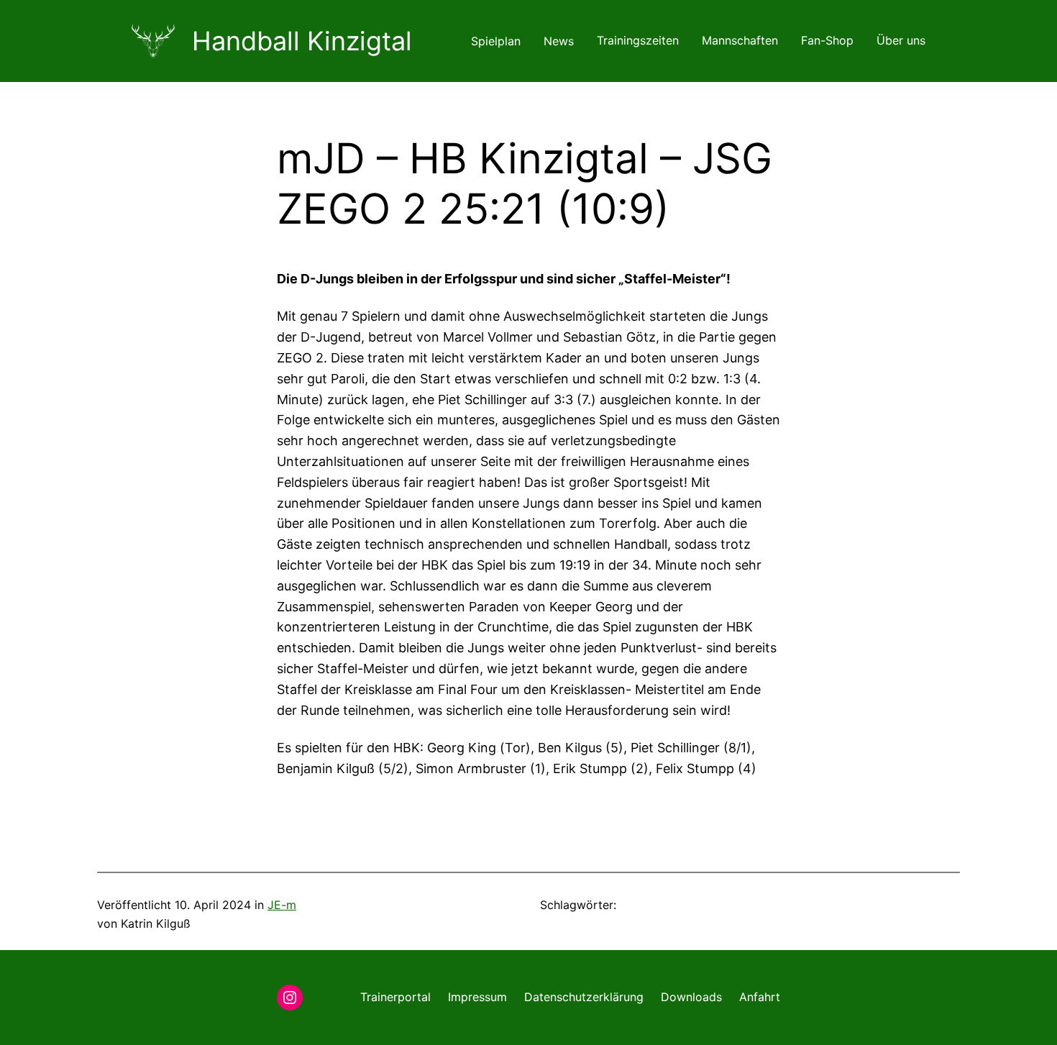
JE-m (281, 905)
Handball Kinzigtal (302, 41)
